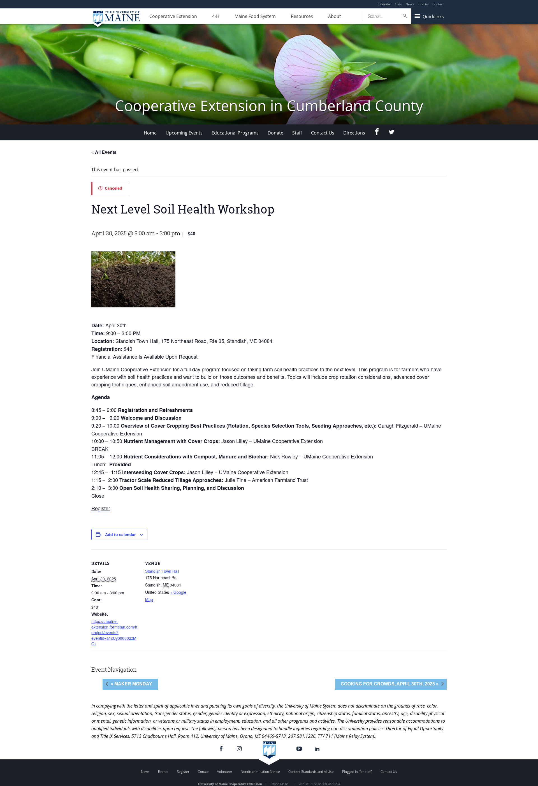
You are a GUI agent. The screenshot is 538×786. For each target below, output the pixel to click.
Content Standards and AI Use (311, 771)
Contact (438, 4)
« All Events (104, 152)
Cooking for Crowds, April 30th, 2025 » (390, 683)
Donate (275, 133)
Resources (302, 16)
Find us (423, 4)
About (334, 16)
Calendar (384, 4)
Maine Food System (255, 16)
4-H (215, 16)
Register (100, 508)
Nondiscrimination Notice (260, 771)
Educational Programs (235, 133)
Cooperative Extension (173, 16)
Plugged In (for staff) (357, 771)
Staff (297, 133)
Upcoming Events (184, 133)
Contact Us (322, 133)
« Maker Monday (131, 683)
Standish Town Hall (162, 571)
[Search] (405, 16)
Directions (354, 133)
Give (398, 4)
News (409, 4)
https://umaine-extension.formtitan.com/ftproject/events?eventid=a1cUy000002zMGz (114, 632)
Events (163, 771)
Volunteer (224, 771)
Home (150, 133)
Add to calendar (120, 534)
